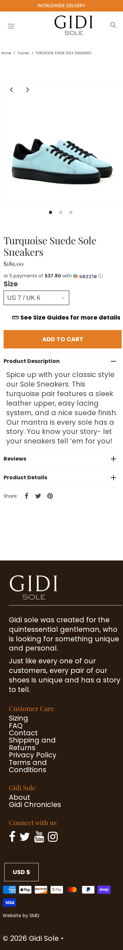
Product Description (32, 361)
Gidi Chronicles (35, 804)
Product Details (25, 477)
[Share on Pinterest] (50, 496)
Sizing (18, 718)
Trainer (23, 53)
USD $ (21, 872)
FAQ (16, 725)
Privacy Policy (32, 755)
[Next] (26, 90)
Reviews (15, 459)
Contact (23, 733)
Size (11, 284)
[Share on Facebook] (26, 496)
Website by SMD (21, 915)
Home (6, 53)
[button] (63, 276)
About (19, 797)
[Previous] (10, 90)
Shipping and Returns (32, 743)
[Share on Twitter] (38, 496)
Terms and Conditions (28, 766)
